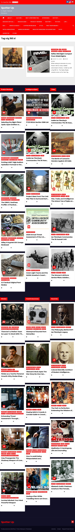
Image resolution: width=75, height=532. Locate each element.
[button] (73, 25)
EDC (4, 25)
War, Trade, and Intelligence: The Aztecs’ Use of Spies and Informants (62, 201)
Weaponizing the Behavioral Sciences (10, 329)
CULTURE (19, 18)
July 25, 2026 (31, 125)
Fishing (33, 327)
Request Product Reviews (68, 529)
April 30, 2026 (32, 163)
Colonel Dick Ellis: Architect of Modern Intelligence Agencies (62, 372)
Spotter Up (7, 7)
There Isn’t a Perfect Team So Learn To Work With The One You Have (12, 334)
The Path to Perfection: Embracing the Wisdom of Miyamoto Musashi (61, 410)
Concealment (55, 49)
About (9, 18)
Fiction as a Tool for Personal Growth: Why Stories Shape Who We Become (12, 376)
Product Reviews (36, 21)
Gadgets (38, 327)
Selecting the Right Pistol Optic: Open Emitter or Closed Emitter (11, 124)
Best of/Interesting (32, 18)
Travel (43, 329)
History (55, 18)
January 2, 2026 (7, 421)
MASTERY (48, 21)
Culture (9, 369)
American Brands (24, 29)
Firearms (64, 49)
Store (15, 33)
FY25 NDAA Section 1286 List (37, 122)
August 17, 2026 (7, 127)
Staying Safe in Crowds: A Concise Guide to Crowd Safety (36, 414)
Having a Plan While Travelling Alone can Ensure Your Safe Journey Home (37, 498)
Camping (28, 327)
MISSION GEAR (22, 21)
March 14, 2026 (32, 278)
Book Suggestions (56, 443)
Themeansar (28, 529)
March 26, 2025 (57, 375)
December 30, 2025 (33, 376)
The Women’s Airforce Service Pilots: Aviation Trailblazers (60, 277)
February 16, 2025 (58, 491)
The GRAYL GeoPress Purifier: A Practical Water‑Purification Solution (12, 204)
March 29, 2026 (32, 336)
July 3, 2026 (6, 287)
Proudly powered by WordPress (8, 529)
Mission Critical (10, 117)
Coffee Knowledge (29, 25)
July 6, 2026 (6, 247)
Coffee (62, 443)
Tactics (63, 196)
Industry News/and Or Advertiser (44, 29)
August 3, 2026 (7, 336)
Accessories (4, 238)
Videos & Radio (14, 25)
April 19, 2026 (31, 201)
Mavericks (59, 272)
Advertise (6, 33)
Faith (60, 29)
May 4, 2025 (56, 335)
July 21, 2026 (6, 207)
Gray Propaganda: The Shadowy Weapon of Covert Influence (12, 460)
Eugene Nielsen (18, 127)
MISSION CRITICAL (8, 21)
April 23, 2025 (57, 204)
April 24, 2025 (57, 163)
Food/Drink (54, 445)
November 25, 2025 (33, 417)
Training (20, 159)
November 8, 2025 (8, 505)
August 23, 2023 (57, 59)
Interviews (45, 18)
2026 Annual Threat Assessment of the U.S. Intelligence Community (35, 237)
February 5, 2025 (57, 280)
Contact (59, 529)
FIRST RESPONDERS (52, 25)
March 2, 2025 (57, 453)
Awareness (4, 369)
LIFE (65, 21)
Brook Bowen (42, 336)
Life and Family (15, 327)
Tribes (42, 155)
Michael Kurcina (16, 247)
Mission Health (5, 159)
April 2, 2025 (56, 242)
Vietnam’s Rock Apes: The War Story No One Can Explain (36, 374)
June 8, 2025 (31, 461)
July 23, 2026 (6, 167)
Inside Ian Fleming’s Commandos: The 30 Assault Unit (37, 160)
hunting (43, 327)
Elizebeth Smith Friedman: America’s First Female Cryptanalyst (61, 488)
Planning (19, 411)
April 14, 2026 (31, 239)
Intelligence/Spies (9, 29)
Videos (65, 445)
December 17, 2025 (8, 463)
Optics (60, 51)
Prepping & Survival (6, 199)
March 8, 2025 (57, 413)
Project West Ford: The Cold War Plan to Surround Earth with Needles (37, 198)
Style (41, 25)
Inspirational (5, 327)
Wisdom (64, 405)
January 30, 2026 (8, 379)
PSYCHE (57, 21)
